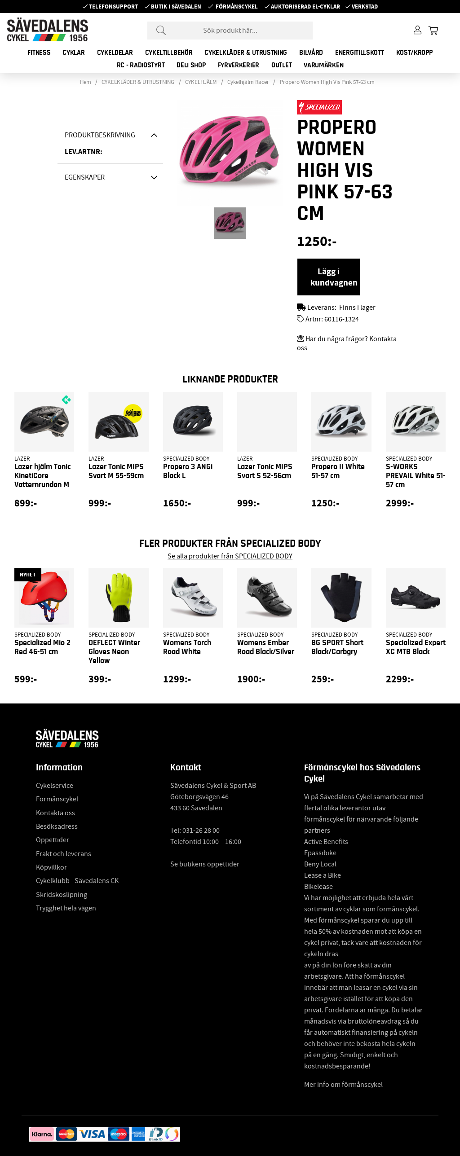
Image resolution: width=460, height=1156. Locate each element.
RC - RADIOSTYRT (141, 65)
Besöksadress (57, 826)
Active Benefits (326, 841)
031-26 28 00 (201, 830)
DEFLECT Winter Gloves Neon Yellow (114, 652)
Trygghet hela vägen (66, 908)
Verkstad (365, 6)
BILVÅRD (311, 52)
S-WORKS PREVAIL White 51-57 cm (416, 476)
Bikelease (318, 886)
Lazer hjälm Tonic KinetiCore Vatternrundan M (42, 476)
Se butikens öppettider (204, 864)
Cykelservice (54, 785)
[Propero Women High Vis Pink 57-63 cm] (230, 223)
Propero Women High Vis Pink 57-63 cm (327, 82)
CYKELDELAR (115, 52)
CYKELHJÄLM (201, 82)
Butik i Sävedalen (176, 6)
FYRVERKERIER (238, 65)
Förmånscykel (237, 6)
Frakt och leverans (63, 853)
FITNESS (38, 52)
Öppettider (52, 839)
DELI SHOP (191, 65)
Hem (85, 82)
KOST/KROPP (414, 52)
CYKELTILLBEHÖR (169, 52)
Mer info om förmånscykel (343, 1084)
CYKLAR (73, 52)
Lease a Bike (322, 875)
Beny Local (320, 864)
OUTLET (281, 65)
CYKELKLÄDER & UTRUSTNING (245, 52)
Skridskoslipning (61, 894)
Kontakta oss (55, 813)
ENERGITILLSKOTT (359, 52)
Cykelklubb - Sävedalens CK (77, 880)
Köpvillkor (51, 867)
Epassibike (320, 852)
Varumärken (323, 65)
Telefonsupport (113, 6)
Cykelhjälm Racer (248, 82)
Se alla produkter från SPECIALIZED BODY (230, 556)
